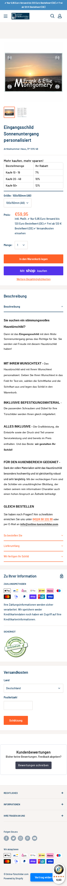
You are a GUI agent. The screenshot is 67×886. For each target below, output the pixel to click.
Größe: (17, 195)
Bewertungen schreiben (33, 765)
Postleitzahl (10, 697)
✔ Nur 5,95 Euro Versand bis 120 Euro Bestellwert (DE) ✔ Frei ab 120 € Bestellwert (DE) (34, 4)
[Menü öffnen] (5, 16)
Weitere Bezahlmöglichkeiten (34, 279)
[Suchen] (52, 16)
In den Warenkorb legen (33, 259)
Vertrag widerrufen (46, 877)
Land (6, 680)
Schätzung (15, 720)
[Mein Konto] (60, 16)
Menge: (8, 245)
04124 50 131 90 (43, 519)
